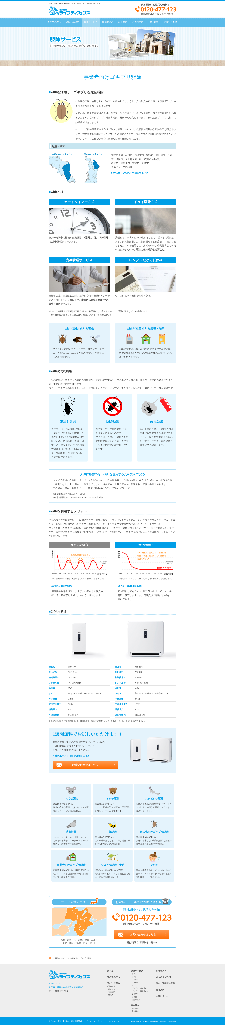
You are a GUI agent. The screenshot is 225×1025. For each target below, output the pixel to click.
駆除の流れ (107, 22)
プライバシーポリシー (95, 1021)
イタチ (134, 977)
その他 (134, 997)
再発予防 (111, 992)
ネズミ (134, 974)
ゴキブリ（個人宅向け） (141, 988)
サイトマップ (113, 1021)
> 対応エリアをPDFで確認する (127, 173)
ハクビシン (136, 980)
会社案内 (153, 22)
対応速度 (111, 986)
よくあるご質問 (163, 977)
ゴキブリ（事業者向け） (141, 991)
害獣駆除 (135, 1008)
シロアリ (135, 994)
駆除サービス (91, 22)
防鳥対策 (135, 983)
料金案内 (122, 22)
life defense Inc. (152, 1021)
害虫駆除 (135, 1011)
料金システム (113, 989)
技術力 (110, 995)
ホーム (110, 971)
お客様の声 (137, 22)
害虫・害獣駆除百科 (165, 983)
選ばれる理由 (72, 22)
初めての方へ (54, 22)
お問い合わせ (170, 22)
